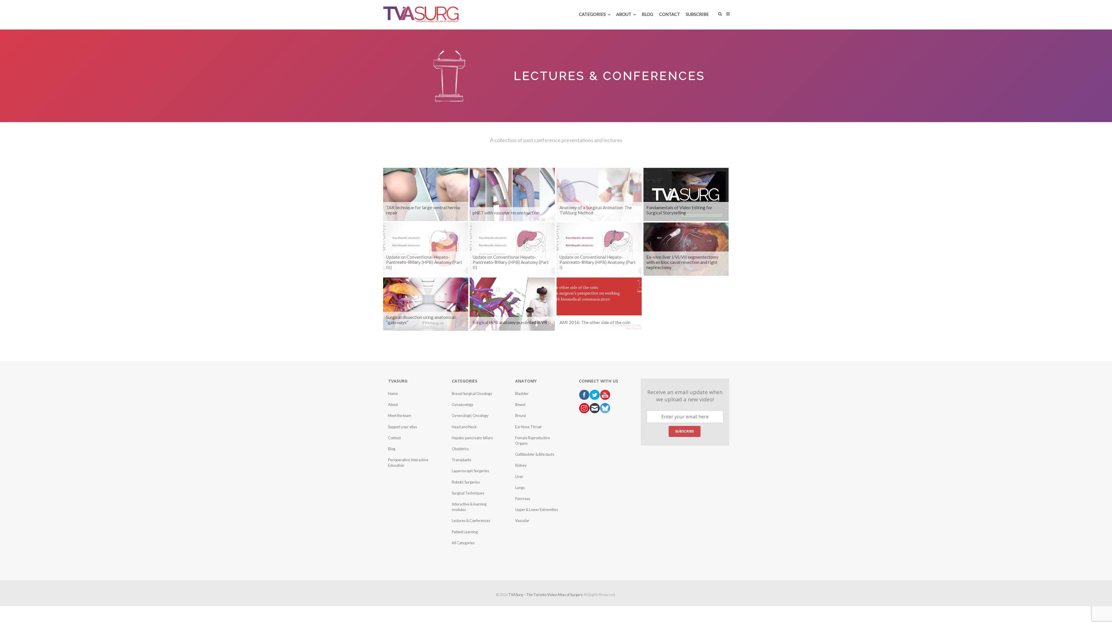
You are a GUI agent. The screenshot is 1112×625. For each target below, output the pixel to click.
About (393, 404)
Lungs (520, 487)
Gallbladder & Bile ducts (534, 454)
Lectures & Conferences (471, 520)
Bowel (520, 404)
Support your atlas (402, 426)
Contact (394, 437)
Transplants (461, 459)
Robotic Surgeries (466, 482)
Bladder (521, 393)
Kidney (521, 465)
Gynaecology (462, 404)
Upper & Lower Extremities (536, 509)
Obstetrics (460, 448)
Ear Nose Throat (528, 426)
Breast (520, 415)
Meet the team (399, 415)
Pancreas (522, 498)
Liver (519, 476)
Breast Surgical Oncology (472, 393)
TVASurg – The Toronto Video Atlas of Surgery (545, 594)
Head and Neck (464, 426)
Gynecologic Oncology (470, 415)
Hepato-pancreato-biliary (472, 437)
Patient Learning (465, 532)
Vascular (522, 520)
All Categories (463, 543)
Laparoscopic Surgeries (470, 470)
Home (393, 393)
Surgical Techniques (468, 493)
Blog (391, 448)
